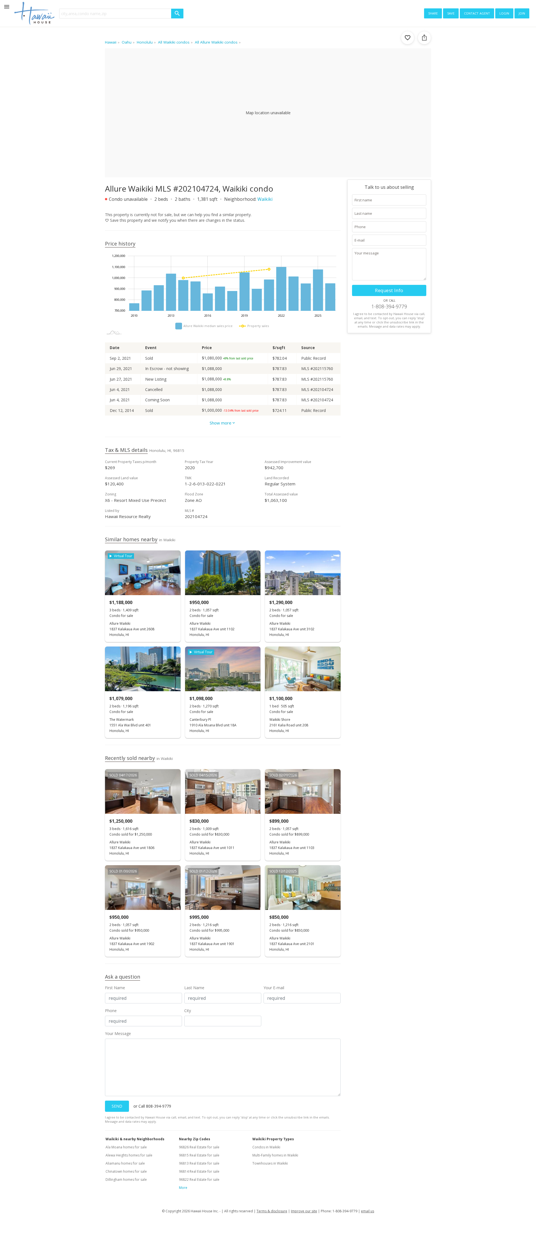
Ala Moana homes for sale (126, 1147)
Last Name (194, 987)
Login (504, 13)
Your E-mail (274, 987)
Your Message (118, 1033)
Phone (111, 1010)
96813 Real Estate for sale (199, 1163)
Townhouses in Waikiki (270, 1163)
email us (367, 1211)
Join (522, 13)
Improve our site (304, 1211)
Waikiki (264, 199)
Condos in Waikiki (266, 1147)
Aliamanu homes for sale (125, 1163)
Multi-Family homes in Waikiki (275, 1155)
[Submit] (177, 13)
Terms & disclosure (272, 1211)
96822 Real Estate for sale (199, 1179)
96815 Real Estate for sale (199, 1155)
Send (117, 1106)
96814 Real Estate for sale (199, 1171)
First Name (115, 987)
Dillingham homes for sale (126, 1179)
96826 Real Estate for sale (199, 1147)
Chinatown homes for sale (126, 1171)
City (187, 1010)
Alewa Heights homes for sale (129, 1155)
